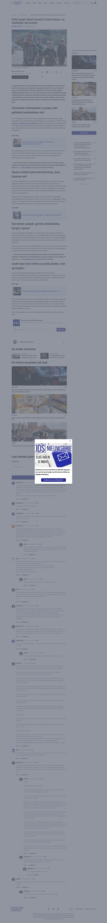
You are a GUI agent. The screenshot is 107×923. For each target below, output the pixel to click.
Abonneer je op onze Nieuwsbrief (53, 480)
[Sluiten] (70, 441)
